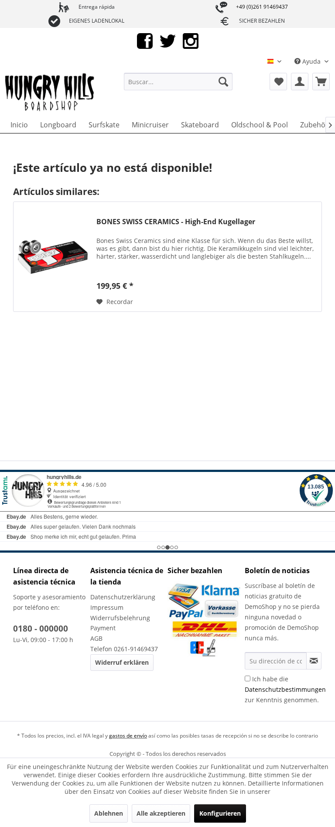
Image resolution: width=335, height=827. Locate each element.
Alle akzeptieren (161, 813)
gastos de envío (128, 735)
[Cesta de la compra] (321, 81)
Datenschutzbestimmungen (285, 689)
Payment (103, 628)
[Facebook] (145, 40)
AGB (96, 638)
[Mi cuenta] (299, 81)
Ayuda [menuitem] (311, 61)
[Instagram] (190, 40)
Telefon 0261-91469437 (124, 649)
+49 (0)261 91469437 (262, 6)
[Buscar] (223, 81)
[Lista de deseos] (278, 81)
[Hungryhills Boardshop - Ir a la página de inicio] (50, 92)
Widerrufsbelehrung (120, 618)
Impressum (106, 607)
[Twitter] (167, 40)
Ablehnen (108, 813)
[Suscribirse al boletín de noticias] (313, 661)
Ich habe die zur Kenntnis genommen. (285, 689)
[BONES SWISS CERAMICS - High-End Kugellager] (53, 256)
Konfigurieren (220, 813)
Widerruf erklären (122, 662)
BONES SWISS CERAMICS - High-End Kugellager (175, 221)
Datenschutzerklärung (122, 597)
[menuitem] (178, 81)
